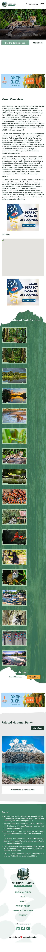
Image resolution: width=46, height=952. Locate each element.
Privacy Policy (23, 906)
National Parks (23, 892)
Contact (23, 915)
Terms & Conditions (23, 910)
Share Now (33, 677)
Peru (5, 108)
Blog (23, 896)
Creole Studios (31, 937)
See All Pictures (15, 677)
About (23, 901)
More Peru (37, 43)
